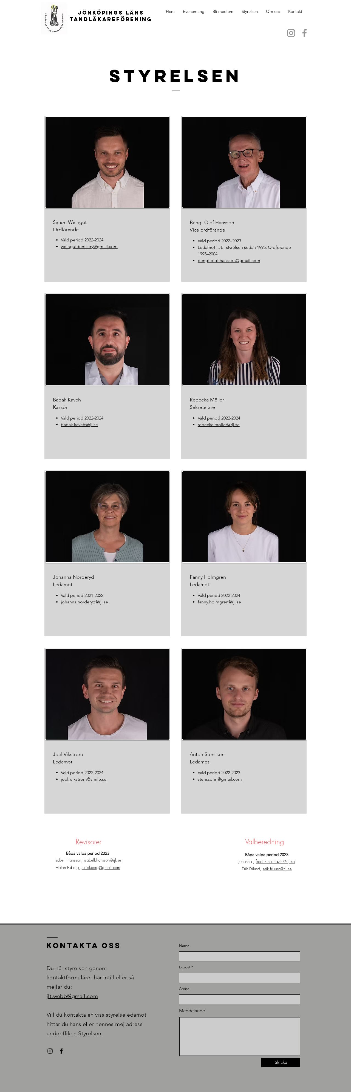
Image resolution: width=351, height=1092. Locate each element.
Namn (184, 946)
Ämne (184, 989)
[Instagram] (291, 33)
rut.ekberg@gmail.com (101, 867)
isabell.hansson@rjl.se (102, 860)
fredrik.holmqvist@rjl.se (275, 861)
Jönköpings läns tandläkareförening (111, 15)
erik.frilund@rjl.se (277, 869)
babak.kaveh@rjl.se (79, 424)
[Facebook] (304, 33)
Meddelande (192, 1010)
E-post (184, 967)
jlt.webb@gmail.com (72, 996)
